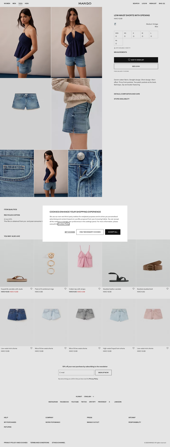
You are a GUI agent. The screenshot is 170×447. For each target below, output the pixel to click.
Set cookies (70, 232)
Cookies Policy (63, 224)
